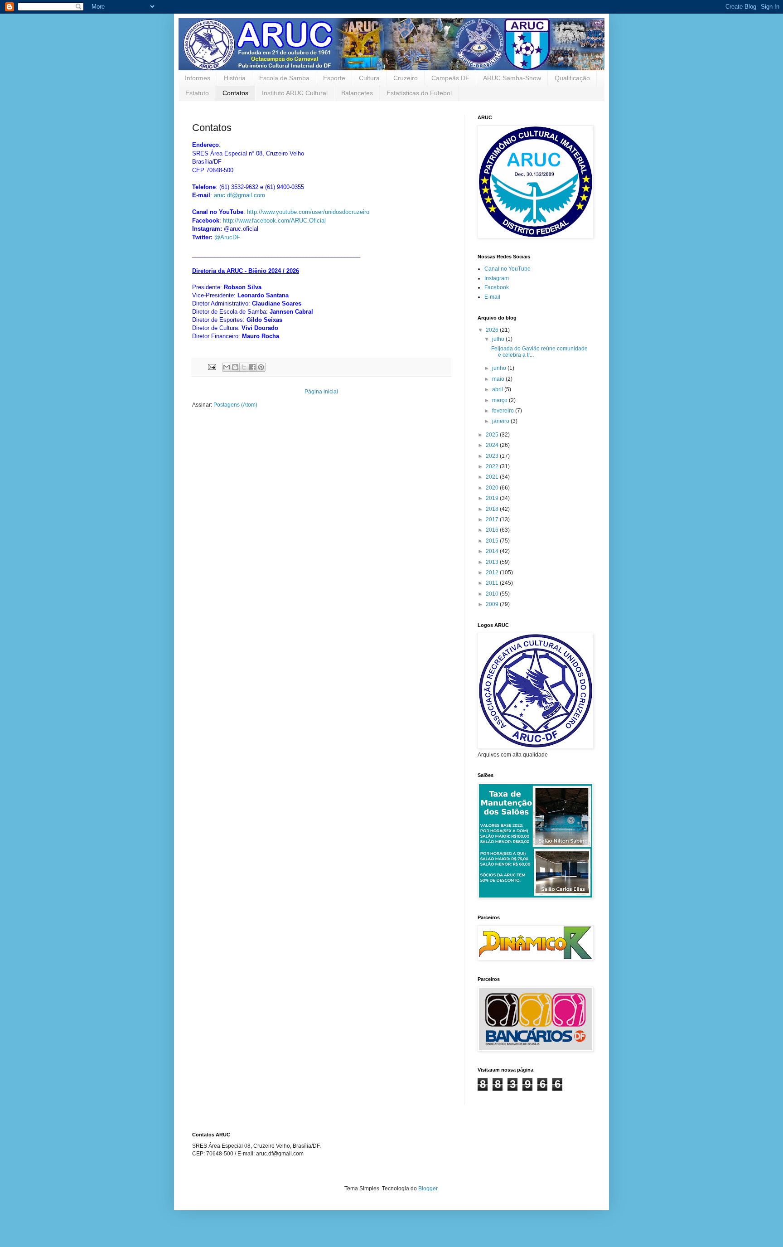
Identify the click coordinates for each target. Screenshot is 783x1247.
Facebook (496, 287)
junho (500, 368)
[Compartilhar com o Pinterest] (261, 367)
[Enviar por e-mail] (226, 367)
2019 (493, 498)
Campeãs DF (450, 78)
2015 (493, 541)
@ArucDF (227, 237)
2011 (493, 583)
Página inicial (321, 391)
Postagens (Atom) (235, 405)
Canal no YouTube (507, 269)
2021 (493, 477)
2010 (493, 594)
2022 (493, 466)
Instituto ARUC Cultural (295, 93)
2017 (493, 519)
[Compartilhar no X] (243, 367)
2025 (493, 435)
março (500, 400)
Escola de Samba (284, 78)
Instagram (496, 278)
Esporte (334, 78)
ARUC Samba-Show (512, 78)
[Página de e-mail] (212, 366)
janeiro (501, 421)
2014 (493, 551)
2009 (493, 604)
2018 (493, 509)
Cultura (369, 78)
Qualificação (572, 78)
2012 (493, 572)
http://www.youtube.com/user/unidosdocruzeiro (308, 212)
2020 (493, 488)
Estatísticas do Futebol (419, 93)
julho (499, 339)
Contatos (235, 93)
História (235, 78)
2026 (493, 330)
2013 (493, 562)
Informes (197, 78)
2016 (493, 530)
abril (498, 389)
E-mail (492, 297)
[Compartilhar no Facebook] (252, 367)
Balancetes (357, 93)
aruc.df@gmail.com (239, 195)
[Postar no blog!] (235, 367)
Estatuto (197, 93)
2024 (493, 445)
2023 (493, 456)
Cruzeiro (405, 78)
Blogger (427, 1188)
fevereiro (503, 411)
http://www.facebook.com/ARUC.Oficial (274, 220)
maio (499, 379)
